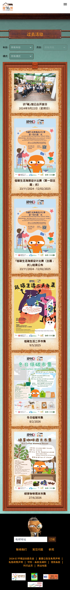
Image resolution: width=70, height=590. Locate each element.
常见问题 (37, 549)
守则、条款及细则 (36, 562)
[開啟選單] (65, 4)
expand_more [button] (30, 47)
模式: (5, 56)
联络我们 (21, 549)
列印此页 (28, 566)
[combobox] (22, 47)
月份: (39, 47)
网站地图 (42, 566)
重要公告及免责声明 (49, 558)
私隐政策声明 (16, 562)
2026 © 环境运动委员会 (21, 558)
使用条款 (55, 562)
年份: (5, 47)
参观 (51, 549)
